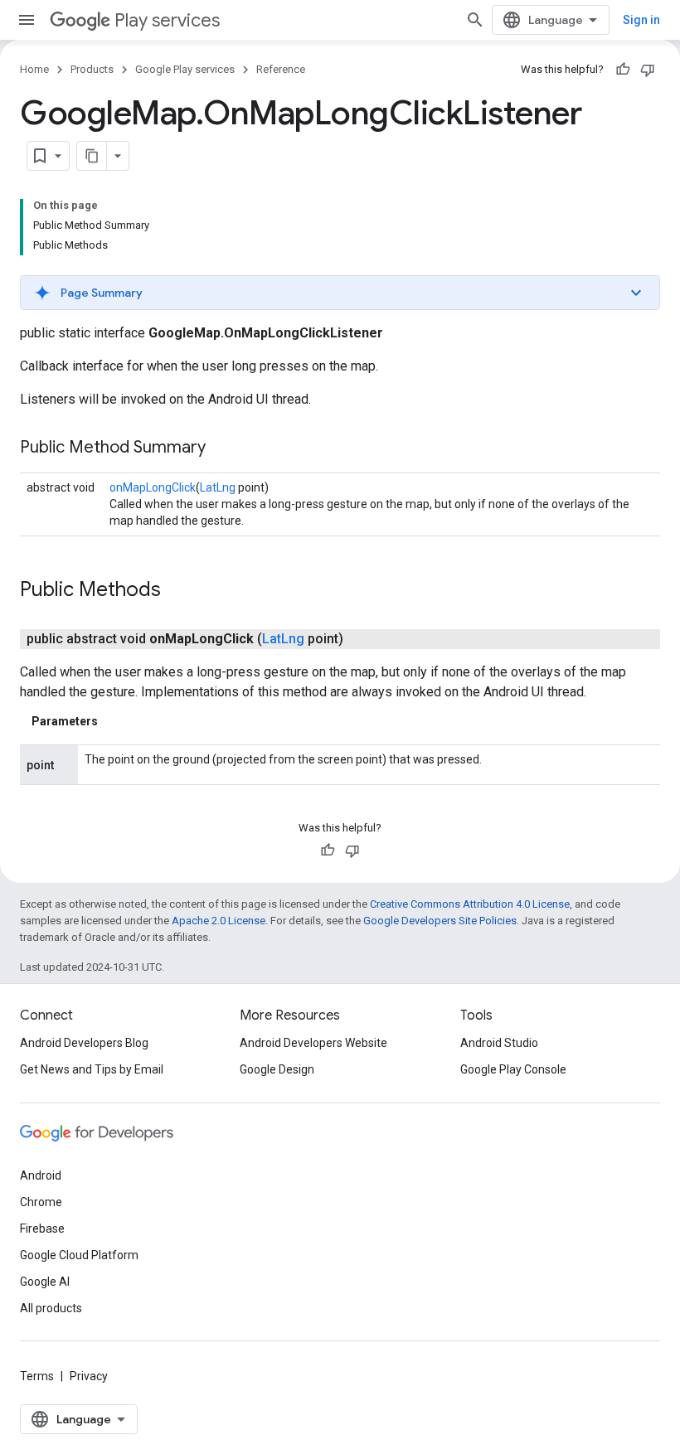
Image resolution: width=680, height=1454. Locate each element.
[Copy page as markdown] (92, 156)
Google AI (45, 1281)
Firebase (42, 1228)
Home (34, 69)
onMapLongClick (152, 487)
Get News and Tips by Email (91, 1069)
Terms (37, 1376)
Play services (167, 20)
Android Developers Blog (84, 1042)
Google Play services (185, 69)
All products (51, 1308)
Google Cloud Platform (79, 1255)
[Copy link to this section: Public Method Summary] (222, 448)
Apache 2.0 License (218, 920)
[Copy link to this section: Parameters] (114, 721)
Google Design (277, 1069)
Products (92, 69)
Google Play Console (513, 1069)
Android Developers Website (313, 1042)
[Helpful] (622, 69)
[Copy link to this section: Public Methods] (177, 591)
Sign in (641, 20)
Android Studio (499, 1042)
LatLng (218, 487)
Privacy (89, 1376)
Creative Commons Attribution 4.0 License (470, 904)
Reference (280, 69)
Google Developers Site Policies (440, 920)
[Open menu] (26, 20)
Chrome (41, 1202)
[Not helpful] (647, 69)
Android (40, 1175)
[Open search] (475, 20)
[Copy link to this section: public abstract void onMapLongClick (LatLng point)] (359, 639)
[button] (340, 292)
